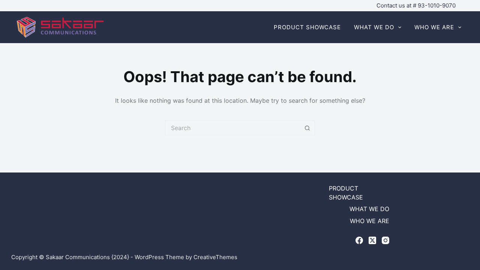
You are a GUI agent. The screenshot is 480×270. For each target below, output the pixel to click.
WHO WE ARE (434, 27)
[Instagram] (385, 240)
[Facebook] (359, 240)
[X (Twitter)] (372, 240)
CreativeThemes (215, 257)
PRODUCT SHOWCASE (307, 27)
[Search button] (307, 127)
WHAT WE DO (374, 27)
